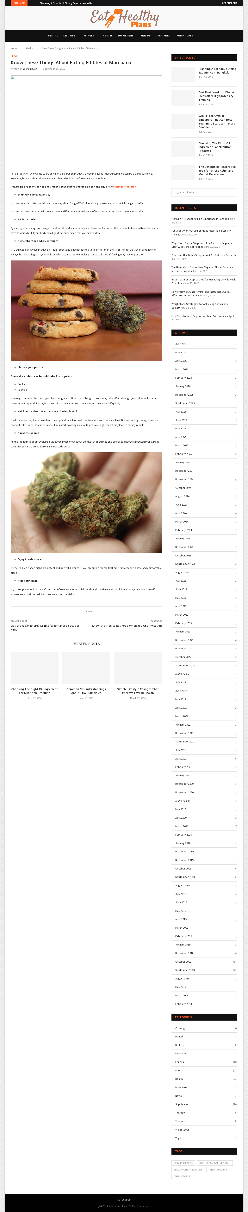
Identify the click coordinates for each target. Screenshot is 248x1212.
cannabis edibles (125, 186)
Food (206, 1070)
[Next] (36, 3)
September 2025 (185, 403)
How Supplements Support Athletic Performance (199, 316)
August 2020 (182, 801)
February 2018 (183, 1004)
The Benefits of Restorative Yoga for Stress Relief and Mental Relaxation (217, 170)
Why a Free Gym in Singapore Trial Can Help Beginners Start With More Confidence (217, 121)
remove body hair (218, 1169)
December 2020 (184, 784)
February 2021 (183, 767)
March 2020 (181, 826)
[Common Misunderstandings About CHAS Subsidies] (86, 668)
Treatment (163, 35)
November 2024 (184, 479)
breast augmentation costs (188, 1169)
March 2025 (181, 445)
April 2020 (181, 817)
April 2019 (181, 919)
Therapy (144, 35)
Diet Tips (69, 35)
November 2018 (184, 953)
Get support (229, 3)
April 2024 (181, 513)
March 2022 (181, 716)
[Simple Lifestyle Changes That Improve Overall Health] (138, 668)
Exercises (206, 1053)
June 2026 (181, 344)
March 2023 (181, 614)
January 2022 (182, 724)
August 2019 (182, 885)
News (206, 1096)
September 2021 (185, 741)
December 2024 (184, 470)
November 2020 (184, 792)
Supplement (125, 35)
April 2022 (181, 707)
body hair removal (183, 1163)
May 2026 (180, 352)
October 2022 (183, 657)
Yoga (206, 1138)
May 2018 (180, 987)
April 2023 (181, 606)
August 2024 (182, 496)
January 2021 (182, 775)
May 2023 (180, 598)
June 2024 (181, 504)
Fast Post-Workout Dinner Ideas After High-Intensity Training (216, 96)
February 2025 (183, 454)
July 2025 (180, 411)
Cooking (206, 1028)
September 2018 (185, 970)
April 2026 (181, 360)
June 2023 (181, 589)
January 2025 (182, 462)
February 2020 (183, 834)
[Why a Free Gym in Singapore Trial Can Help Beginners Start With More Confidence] (183, 121)
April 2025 (181, 437)
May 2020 (180, 809)
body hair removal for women (214, 1163)
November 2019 (184, 860)
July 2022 (180, 682)
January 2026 (182, 386)
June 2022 (181, 691)
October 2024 (183, 488)
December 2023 (184, 547)
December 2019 (184, 851)
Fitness (89, 35)
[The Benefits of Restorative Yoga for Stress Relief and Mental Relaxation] (183, 172)
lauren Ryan (30, 68)
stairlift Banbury (182, 1176)
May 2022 (180, 699)
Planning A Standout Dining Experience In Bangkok (70, 3)
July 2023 (180, 580)
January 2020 (182, 843)
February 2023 (183, 623)
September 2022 (185, 665)
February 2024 (183, 530)
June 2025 (181, 420)
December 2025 (184, 394)
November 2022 (184, 648)
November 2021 (184, 733)
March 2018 (181, 995)
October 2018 (183, 961)
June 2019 (181, 902)
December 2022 (184, 640)
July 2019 (180, 894)
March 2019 (181, 927)
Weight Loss (185, 35)
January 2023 (182, 631)
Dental (53, 35)
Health (107, 35)
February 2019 (183, 936)
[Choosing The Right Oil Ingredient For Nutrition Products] (35, 668)
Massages (206, 1087)
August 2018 (182, 978)
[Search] (201, 36)
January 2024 (182, 538)
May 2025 (180, 428)
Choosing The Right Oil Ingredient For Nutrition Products (215, 147)
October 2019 (183, 868)
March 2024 (181, 521)
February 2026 (183, 377)
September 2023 (185, 564)
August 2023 (182, 572)
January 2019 (182, 944)
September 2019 (185, 877)
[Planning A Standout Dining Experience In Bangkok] (183, 74)
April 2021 (181, 758)
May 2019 (180, 911)
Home (14, 48)
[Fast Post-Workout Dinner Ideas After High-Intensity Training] (183, 98)
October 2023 (183, 555)
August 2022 (182, 674)
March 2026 (181, 369)
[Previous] (31, 3)
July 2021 (180, 750)
